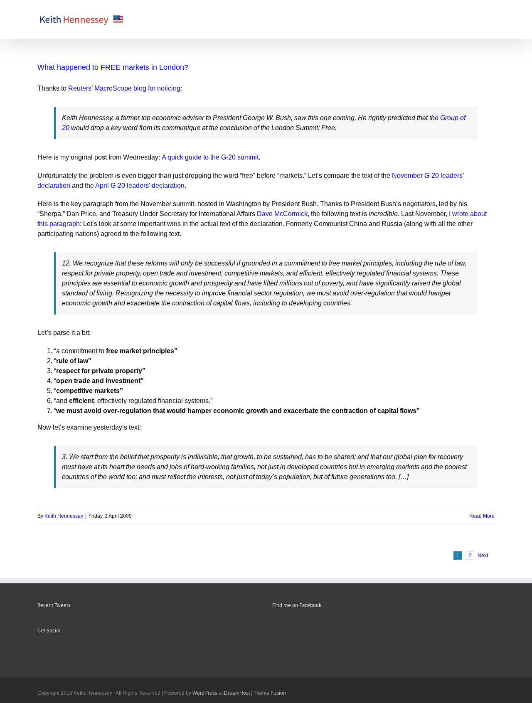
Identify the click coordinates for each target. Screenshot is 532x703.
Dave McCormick (282, 213)
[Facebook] (39, 651)
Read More (482, 516)
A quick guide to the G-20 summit (210, 157)
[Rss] (51, 651)
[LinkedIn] (73, 651)
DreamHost (237, 693)
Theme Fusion (270, 693)
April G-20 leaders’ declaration (140, 185)
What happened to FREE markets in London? (112, 67)
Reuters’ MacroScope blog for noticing (124, 88)
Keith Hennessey (63, 516)
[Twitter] (62, 651)
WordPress (204, 693)
